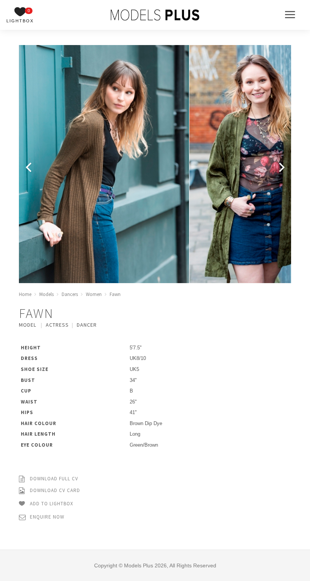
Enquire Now (46, 517)
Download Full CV (53, 478)
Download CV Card (54, 490)
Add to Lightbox (50, 503)
